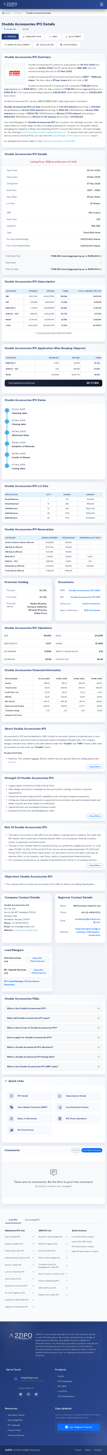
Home (7, 13)
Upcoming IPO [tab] (32, 1219)
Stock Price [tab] (70, 44)
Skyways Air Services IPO (16, 1286)
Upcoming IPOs (15, 1420)
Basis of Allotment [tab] (19, 44)
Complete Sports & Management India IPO (48, 1265)
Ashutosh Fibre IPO (47, 1251)
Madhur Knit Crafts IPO (48, 1295)
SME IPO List (44, 1230)
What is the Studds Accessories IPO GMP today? (32, 1066)
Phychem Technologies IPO (50, 1237)
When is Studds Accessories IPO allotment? (30, 1047)
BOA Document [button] (92, 610)
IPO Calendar (14, 1425)
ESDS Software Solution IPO (17, 1258)
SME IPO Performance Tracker (85, 1251)
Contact (98, 1450)
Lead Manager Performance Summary (71, 135)
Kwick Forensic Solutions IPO (51, 1274)
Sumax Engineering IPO (48, 1281)
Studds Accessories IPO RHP (85, 597)
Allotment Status (16, 1415)
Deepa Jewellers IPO (14, 1244)
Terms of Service (16, 1435)
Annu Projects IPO (13, 1279)
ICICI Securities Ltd (31, 132)
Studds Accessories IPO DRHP (84, 590)
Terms (88, 1450)
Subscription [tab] (33, 36)
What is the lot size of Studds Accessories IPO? (32, 1027)
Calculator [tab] (47, 44)
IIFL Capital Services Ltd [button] (15, 971)
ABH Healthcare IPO (47, 1288)
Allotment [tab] (75, 36)
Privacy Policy (14, 1430)
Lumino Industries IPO (15, 1272)
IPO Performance (66, 1396)
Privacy (78, 1450)
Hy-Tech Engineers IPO (15, 1293)
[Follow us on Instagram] (28, 1394)
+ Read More (94, 766)
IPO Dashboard (65, 1381)
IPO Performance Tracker (83, 1246)
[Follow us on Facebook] (36, 1394)
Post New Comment (92, 1150)
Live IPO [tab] (13, 1219)
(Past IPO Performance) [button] (37, 959)
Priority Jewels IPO (13, 1265)
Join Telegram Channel (80, 1427)
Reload (76, 1150)
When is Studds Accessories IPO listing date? (31, 1057)
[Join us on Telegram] (20, 1394)
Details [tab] (12, 36)
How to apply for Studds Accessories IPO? (29, 1037)
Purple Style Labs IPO (14, 1251)
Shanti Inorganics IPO (48, 1244)
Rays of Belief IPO (12, 1237)
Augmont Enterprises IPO (16, 1307)
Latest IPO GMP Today (82, 1241)
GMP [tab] (54, 36)
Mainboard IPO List (15, 1230)
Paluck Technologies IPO (49, 1258)
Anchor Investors (91, 603)
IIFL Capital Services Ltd (54, 132)
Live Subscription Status (83, 1237)
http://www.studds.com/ (26, 930)
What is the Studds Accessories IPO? (26, 1008)
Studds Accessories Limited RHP (58, 141)
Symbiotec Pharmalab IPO (17, 1300)
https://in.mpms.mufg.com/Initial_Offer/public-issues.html (87, 932)
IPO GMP (62, 1386)
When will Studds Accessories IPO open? (28, 1018)
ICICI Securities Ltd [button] (12, 960)
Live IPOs (62, 1391)
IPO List (18, 13)
